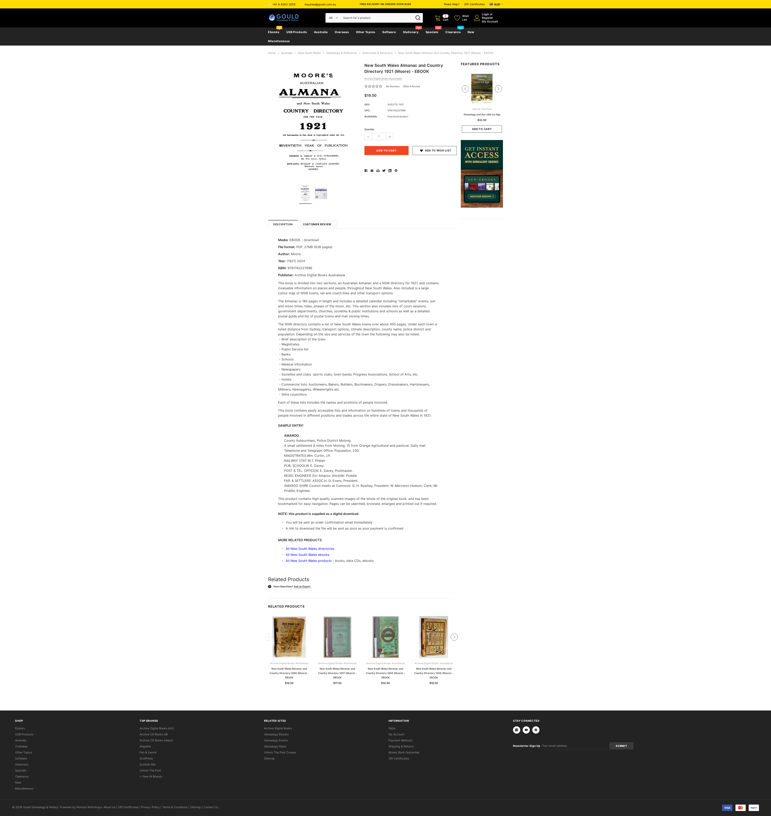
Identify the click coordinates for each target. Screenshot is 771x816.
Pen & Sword (148, 752)
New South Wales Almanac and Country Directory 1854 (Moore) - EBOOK (385, 673)
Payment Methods (400, 740)
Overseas (342, 32)
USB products (296, 32)
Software (389, 32)
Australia (321, 32)
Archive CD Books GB (154, 734)
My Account (490, 21)
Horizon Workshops (89, 807)
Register (487, 17)
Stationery (411, 32)
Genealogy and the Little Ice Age (482, 114)
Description (283, 224)
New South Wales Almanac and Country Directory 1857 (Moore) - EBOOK (337, 673)
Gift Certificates (474, 4)
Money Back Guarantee (404, 752)
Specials (432, 32)
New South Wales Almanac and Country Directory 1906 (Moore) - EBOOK (433, 673)
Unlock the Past (150, 770)
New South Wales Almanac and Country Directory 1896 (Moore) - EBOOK (289, 673)
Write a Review (411, 86)
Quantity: (369, 129)
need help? (451, 4)
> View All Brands (151, 776)
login (485, 14)
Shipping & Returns (401, 746)
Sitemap (269, 758)
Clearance (453, 32)
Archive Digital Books (278, 728)
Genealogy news (275, 746)
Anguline (145, 746)
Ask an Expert (302, 586)
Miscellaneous (279, 41)
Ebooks (273, 32)
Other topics (365, 32)
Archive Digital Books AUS (157, 728)
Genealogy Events (276, 740)
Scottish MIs (148, 764)
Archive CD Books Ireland (156, 740)
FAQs (392, 728)
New (471, 32)
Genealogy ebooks (276, 734)
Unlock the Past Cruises (280, 752)
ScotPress (146, 758)
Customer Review (317, 224)
